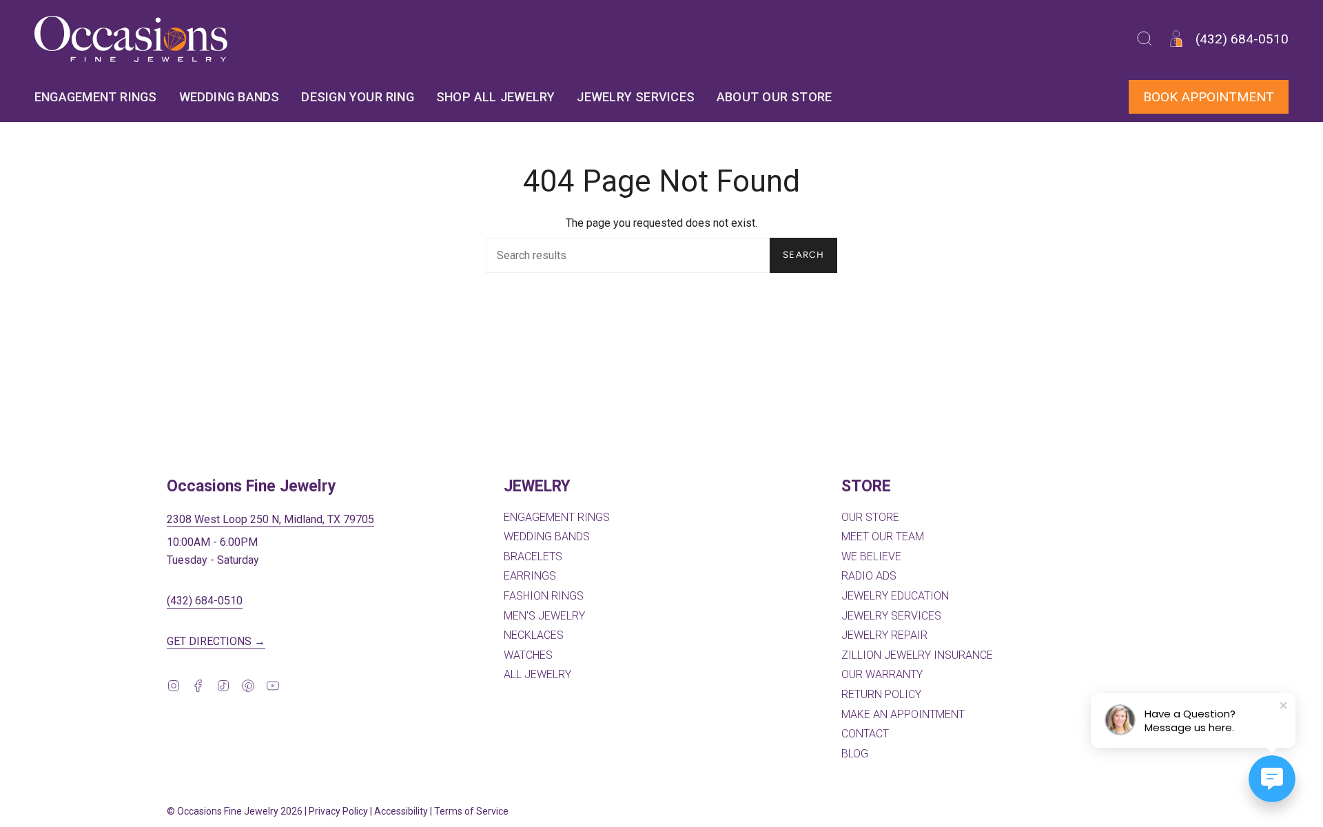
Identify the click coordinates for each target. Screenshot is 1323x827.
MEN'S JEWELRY (544, 615)
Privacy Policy (338, 811)
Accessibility (401, 811)
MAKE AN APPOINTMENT (903, 714)
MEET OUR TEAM (882, 536)
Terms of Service (471, 811)
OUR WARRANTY (882, 674)
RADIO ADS (868, 575)
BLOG (854, 753)
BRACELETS (533, 556)
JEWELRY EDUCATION (895, 595)
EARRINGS (530, 575)
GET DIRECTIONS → (216, 641)
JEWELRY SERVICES (891, 615)
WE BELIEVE (871, 556)
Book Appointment (1208, 97)
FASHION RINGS (544, 595)
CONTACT (865, 733)
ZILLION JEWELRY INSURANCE (917, 655)
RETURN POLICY (881, 694)
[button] (1144, 39)
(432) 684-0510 (205, 600)
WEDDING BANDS (547, 536)
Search (803, 254)
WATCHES (528, 655)
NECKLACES (534, 635)
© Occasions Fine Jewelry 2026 (234, 811)
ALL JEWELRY (537, 674)
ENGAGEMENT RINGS (557, 517)
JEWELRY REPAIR (884, 635)
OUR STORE (870, 517)
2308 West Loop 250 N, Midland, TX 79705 (270, 519)
